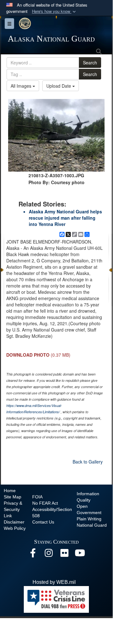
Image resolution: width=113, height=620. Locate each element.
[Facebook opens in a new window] (33, 554)
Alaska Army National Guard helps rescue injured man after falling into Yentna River (65, 217)
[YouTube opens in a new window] (80, 554)
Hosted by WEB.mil (54, 582)
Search (90, 62)
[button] (54, 11)
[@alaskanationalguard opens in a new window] (48, 554)
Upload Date (59, 86)
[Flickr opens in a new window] (64, 554)
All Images (22, 86)
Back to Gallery (88, 461)
